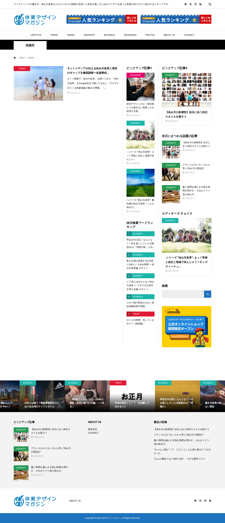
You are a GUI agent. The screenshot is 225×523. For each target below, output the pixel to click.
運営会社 (92, 429)
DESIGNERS (130, 34)
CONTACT (189, 34)
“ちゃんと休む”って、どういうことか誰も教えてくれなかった (182, 451)
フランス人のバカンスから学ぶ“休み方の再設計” (179, 434)
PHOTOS (150, 34)
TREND (54, 34)
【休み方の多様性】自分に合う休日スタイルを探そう (181, 429)
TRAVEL (71, 34)
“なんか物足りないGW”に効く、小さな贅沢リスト (179, 458)
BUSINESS (109, 34)
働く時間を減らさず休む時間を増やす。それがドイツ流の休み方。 (181, 442)
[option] (22, 396)
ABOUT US (169, 34)
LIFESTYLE (36, 34)
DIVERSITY (89, 34)
